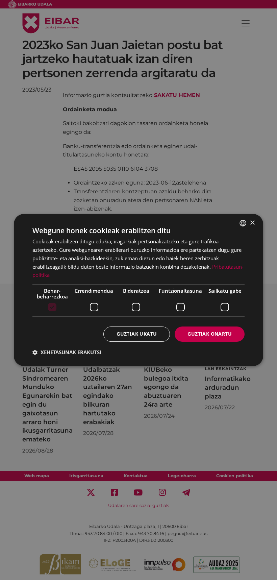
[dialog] (138, 290)
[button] (66, 352)
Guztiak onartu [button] (209, 334)
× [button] (252, 222)
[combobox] (243, 223)
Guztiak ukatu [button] (137, 334)
